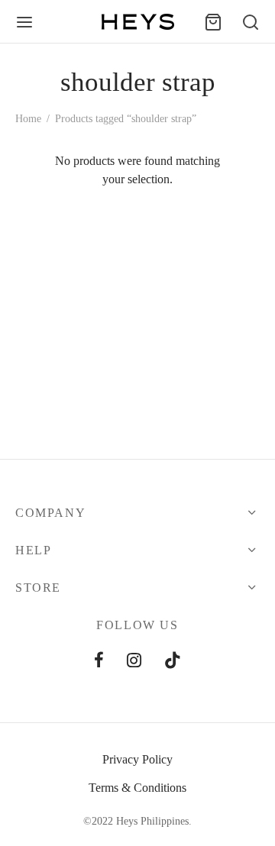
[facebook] (99, 661)
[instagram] (134, 661)
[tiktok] (173, 661)
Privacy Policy (137, 759)
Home (28, 118)
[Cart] (213, 22)
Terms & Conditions (137, 787)
